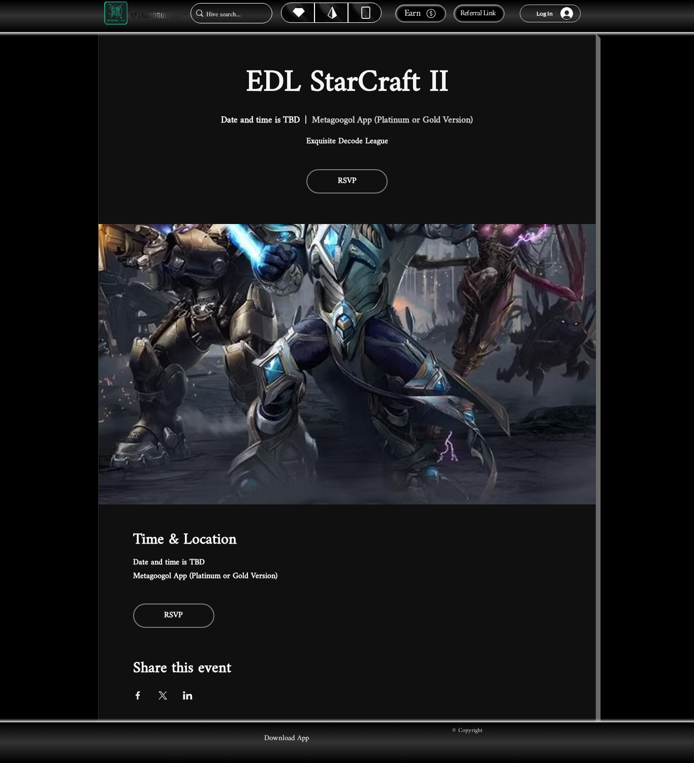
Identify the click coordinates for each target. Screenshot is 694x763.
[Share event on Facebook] (138, 695)
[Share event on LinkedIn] (188, 695)
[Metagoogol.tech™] (116, 13)
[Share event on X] (163, 695)
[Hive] (297, 13)
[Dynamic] (365, 13)
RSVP (347, 181)
